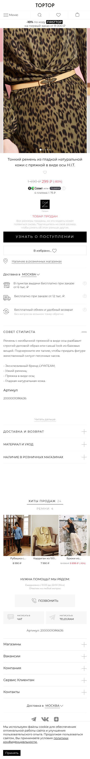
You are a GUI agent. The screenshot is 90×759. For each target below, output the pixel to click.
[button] (40, 149)
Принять (11, 753)
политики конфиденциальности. (35, 740)
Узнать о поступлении (45, 237)
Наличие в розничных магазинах (37, 261)
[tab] (45, 501)
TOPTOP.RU (45, 5)
